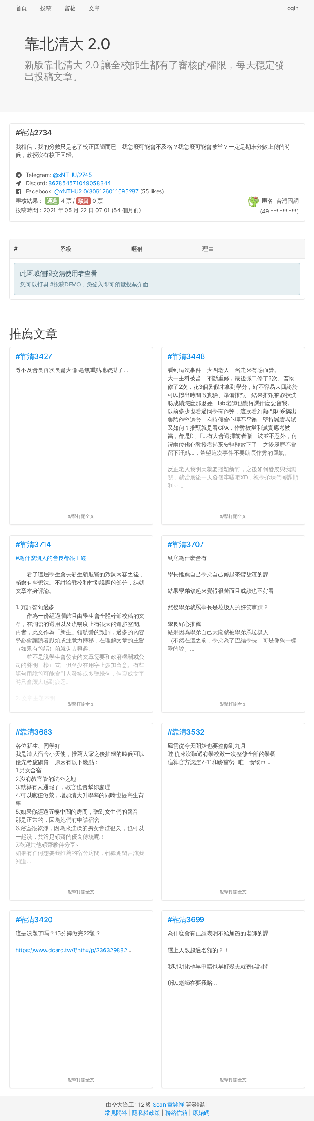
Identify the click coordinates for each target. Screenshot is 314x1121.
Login (291, 8)
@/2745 (72, 174)
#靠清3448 (186, 356)
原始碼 (201, 1112)
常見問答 (116, 1112)
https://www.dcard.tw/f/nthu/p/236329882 (71, 949)
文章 (94, 8)
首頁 (21, 8)
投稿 (45, 8)
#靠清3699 (186, 919)
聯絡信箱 (176, 1112)
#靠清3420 (34, 919)
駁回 (83, 201)
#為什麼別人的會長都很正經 (51, 557)
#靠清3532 (186, 732)
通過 (52, 201)
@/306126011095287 (96, 191)
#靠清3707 (186, 544)
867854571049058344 (79, 182)
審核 (69, 8)
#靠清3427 (34, 356)
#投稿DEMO (65, 284)
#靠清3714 (33, 544)
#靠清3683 (34, 732)
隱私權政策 (146, 1112)
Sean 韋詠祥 (168, 1104)
